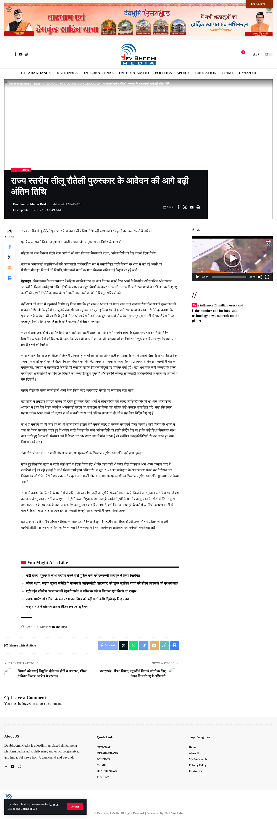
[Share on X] (185, 207)
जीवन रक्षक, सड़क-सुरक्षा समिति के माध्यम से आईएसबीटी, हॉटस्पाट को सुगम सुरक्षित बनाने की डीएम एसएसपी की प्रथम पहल (102, 583)
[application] (232, 258)
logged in (28, 703)
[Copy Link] (164, 645)
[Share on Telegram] (143, 645)
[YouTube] (21, 54)
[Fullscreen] (267, 277)
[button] (75, 806)
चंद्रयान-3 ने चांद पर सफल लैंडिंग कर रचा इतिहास (57, 607)
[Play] (197, 277)
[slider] (229, 277)
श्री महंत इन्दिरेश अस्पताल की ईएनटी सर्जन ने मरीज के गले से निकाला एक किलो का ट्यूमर (81, 591)
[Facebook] (15, 54)
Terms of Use (29, 808)
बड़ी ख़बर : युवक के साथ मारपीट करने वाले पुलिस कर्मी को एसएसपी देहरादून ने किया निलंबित (83, 575)
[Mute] (260, 277)
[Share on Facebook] (178, 207)
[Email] (191, 207)
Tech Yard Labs (174, 813)
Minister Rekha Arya (54, 626)
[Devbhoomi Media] (138, 54)
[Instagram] (26, 54)
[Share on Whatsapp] (133, 645)
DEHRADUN (21, 170)
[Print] (198, 207)
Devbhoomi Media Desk (30, 204)
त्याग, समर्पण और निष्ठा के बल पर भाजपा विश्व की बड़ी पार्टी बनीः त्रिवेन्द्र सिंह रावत (77, 599)
